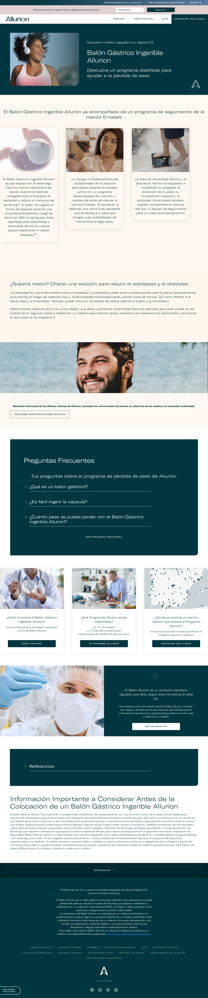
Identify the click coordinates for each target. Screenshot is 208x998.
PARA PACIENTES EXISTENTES (166, 3)
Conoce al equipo (41, 947)
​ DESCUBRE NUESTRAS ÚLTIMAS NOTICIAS (40, 414)
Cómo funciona (143, 19)
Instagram (108, 990)
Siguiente (161, 10)
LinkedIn (116, 990)
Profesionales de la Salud (122, 3)
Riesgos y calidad (70, 953)
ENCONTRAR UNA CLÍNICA (176, 644)
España (194, 3)
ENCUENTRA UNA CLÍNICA (9, 990)
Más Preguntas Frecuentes (104, 537)
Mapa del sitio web (131, 953)
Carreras (93, 947)
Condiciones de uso (100, 953)
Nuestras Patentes (165, 947)
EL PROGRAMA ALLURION (104, 644)
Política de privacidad (37, 953)
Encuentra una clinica (120, 947)
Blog (165, 19)
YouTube (100, 990)
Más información (156, 726)
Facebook (92, 990)
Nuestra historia (70, 947)
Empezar (118, 19)
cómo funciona (32, 644)
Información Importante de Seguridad (128, 934)
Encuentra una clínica (190, 19)
